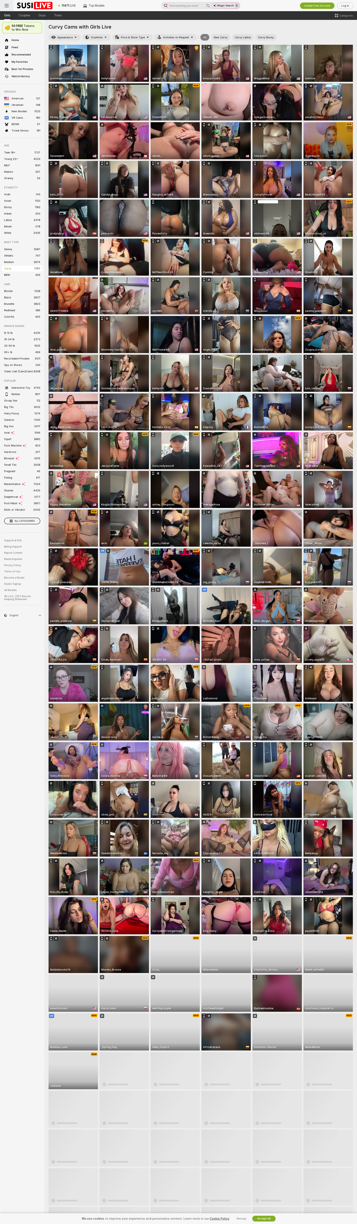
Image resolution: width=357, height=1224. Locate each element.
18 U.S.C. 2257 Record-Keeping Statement (18, 598)
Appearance (65, 37)
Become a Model (14, 577)
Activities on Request (176, 37)
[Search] (208, 5)
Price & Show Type (133, 37)
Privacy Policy (12, 565)
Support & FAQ (13, 540)
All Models (10, 590)
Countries (97, 37)
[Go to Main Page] (34, 5)
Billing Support (13, 546)
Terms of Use (12, 571)
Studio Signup (12, 583)
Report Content (13, 552)
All (204, 37)
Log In (345, 5)
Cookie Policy (219, 1218)
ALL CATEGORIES (24, 521)
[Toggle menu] (6, 5)
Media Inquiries (13, 559)
